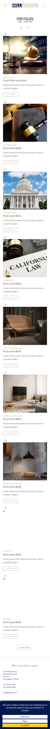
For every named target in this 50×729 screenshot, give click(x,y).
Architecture (7, 145)
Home (20, 21)
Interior (11, 77)
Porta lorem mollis (12, 148)
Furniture (5, 77)
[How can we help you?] (5, 5)
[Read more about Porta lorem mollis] (25, 123)
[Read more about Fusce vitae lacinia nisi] (25, 55)
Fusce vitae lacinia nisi (15, 80)
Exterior (14, 145)
